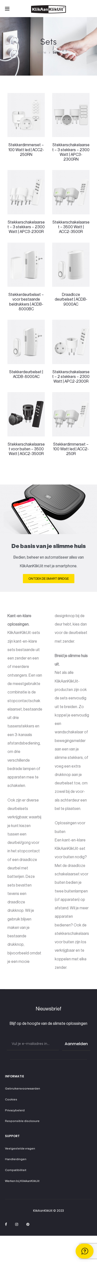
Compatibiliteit (15, 1170)
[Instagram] (16, 1224)
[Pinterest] (27, 1224)
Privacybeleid (15, 1110)
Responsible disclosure (22, 1120)
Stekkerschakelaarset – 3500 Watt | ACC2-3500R (71, 227)
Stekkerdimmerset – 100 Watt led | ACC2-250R (71, 449)
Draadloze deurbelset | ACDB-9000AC (71, 299)
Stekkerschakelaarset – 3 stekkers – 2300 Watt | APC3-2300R (26, 227)
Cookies (11, 1099)
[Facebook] (6, 1224)
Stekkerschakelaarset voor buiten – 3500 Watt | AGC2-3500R (26, 449)
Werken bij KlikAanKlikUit (22, 1180)
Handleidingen (15, 1159)
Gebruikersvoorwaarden (22, 1088)
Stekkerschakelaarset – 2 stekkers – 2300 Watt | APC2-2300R (71, 376)
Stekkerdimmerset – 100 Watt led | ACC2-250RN (26, 149)
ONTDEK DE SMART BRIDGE (48, 578)
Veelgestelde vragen (20, 1148)
